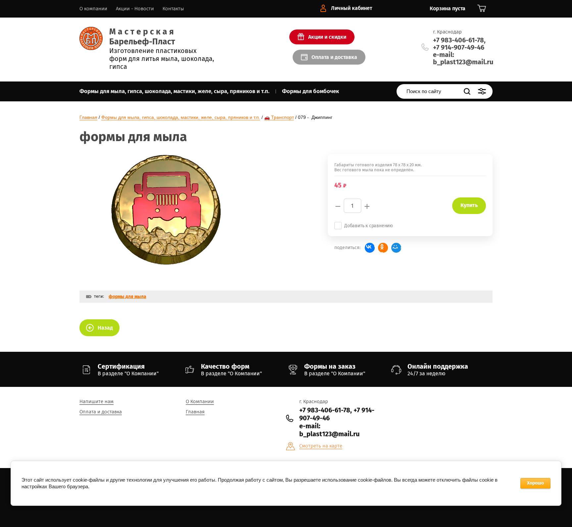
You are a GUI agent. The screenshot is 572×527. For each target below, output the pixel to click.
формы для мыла (127, 296)
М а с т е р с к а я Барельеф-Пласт (142, 37)
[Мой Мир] (396, 248)
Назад (105, 328)
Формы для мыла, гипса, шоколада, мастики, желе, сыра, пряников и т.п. (180, 117)
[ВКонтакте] (370, 248)
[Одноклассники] (383, 248)
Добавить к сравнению (368, 226)
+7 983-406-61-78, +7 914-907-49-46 (459, 43)
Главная (88, 117)
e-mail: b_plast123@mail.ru (463, 58)
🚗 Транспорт (279, 117)
